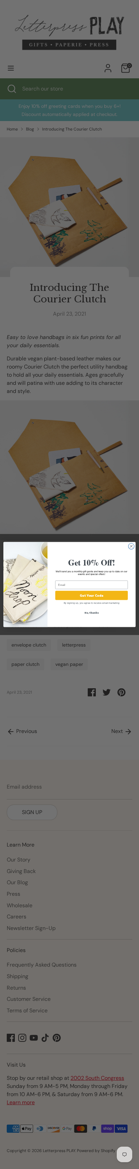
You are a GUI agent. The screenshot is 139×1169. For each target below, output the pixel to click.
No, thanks (91, 613)
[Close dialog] (131, 546)
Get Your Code (91, 595)
